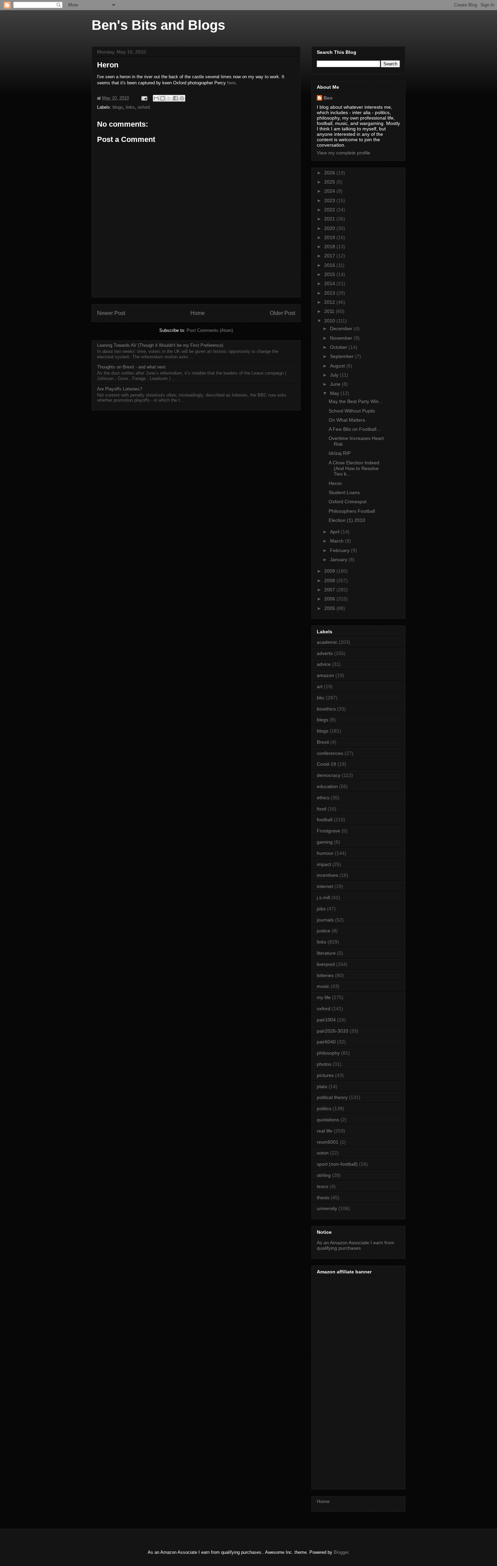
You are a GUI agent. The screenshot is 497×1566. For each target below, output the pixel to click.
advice (324, 664)
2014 (330, 283)
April (335, 531)
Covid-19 (326, 764)
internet (325, 886)
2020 (330, 228)
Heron (335, 483)
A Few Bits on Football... (354, 429)
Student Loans (344, 492)
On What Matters (347, 420)
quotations (328, 1119)
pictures (325, 1075)
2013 (330, 293)
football (324, 819)
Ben (328, 98)
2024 (330, 191)
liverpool (326, 964)
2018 (330, 246)
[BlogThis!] (162, 98)
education (327, 786)
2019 (330, 237)
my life (324, 997)
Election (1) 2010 (347, 520)
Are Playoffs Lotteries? (119, 389)
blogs (118, 107)
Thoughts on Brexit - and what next (131, 366)
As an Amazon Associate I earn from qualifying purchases (355, 1245)
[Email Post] (144, 98)
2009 (330, 571)
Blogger (341, 1552)
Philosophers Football (352, 511)
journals (325, 920)
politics (324, 1108)
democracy (328, 775)
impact (324, 864)
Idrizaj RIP (340, 453)
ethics (323, 797)
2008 (330, 580)
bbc (321, 697)
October (339, 347)
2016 (330, 265)
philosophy (328, 1053)
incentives (327, 875)
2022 (330, 209)
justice (323, 930)
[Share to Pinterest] (182, 98)
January (339, 559)
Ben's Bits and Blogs (158, 25)
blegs (322, 719)
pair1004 (326, 1019)
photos (324, 1064)
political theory (332, 1097)
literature (326, 953)
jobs (321, 908)
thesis (323, 1197)
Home (197, 313)
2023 (330, 200)
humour (325, 853)
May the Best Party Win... (356, 401)
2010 (330, 320)
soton (323, 1153)
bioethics (326, 709)
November (342, 338)
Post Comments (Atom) (210, 330)
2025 (330, 182)
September (342, 356)
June (336, 384)
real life (324, 1131)
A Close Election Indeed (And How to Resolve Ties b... (354, 468)
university (327, 1208)
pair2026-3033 (332, 1031)
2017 (330, 255)
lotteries (325, 975)
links (130, 107)
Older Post (282, 313)
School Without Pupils (352, 411)
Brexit (323, 742)
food (321, 808)
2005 (330, 608)
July (335, 375)
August (338, 365)
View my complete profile (343, 152)
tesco (322, 1186)
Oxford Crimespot (347, 501)
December (342, 328)
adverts (325, 653)
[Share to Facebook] (175, 98)
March (337, 541)
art (320, 686)
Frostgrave (328, 830)
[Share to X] (169, 98)
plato (322, 1086)
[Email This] (156, 98)
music (323, 986)
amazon (325, 675)
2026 (330, 172)
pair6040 (326, 1041)
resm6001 (327, 1142)
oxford (144, 107)
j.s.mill (323, 897)
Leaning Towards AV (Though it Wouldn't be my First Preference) (160, 345)
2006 (330, 598)
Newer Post (111, 313)
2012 (330, 302)
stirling (324, 1175)
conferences (330, 753)
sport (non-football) (337, 1164)
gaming (325, 842)
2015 (330, 274)
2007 (330, 589)
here (231, 82)
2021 (330, 218)
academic (327, 642)
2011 (330, 311)
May (335, 393)
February (340, 550)
